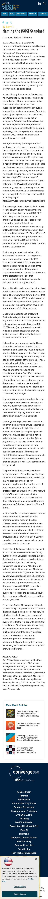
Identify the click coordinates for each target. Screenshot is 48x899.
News (11, 14)
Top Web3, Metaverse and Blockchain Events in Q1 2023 (28, 725)
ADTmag (24, 795)
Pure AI (24, 830)
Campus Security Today (24, 803)
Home (4, 14)
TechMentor (24, 849)
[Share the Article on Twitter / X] (10, 22)
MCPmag (24, 818)
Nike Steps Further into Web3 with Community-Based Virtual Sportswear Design (28, 739)
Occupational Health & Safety (24, 826)
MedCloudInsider (24, 822)
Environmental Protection (24, 811)
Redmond (24, 833)
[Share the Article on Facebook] (2, 22)
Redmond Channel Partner (24, 837)
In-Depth (8, 27)
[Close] (36, 859)
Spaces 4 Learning (24, 845)
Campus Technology (24, 807)
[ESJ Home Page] (9, 5)
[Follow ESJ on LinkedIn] (39, 3)
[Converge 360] (24, 772)
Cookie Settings (20, 886)
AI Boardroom (24, 791)
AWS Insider (24, 799)
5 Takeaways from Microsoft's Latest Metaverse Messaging (26, 750)
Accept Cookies (20, 894)
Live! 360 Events (24, 814)
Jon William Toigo (13, 43)
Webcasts (32, 14)
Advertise (43, 14)
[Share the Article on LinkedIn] (6, 22)
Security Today (24, 841)
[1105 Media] (24, 780)
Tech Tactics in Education (24, 852)
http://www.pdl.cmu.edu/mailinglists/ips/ (23, 200)
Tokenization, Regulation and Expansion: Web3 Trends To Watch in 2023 (28, 713)
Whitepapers (21, 14)
